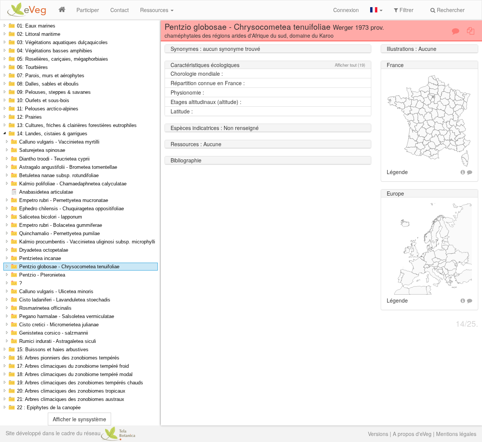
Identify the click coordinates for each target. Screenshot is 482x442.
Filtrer (405, 10)
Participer (87, 10)
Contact (119, 10)
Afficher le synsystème (79, 419)
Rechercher (450, 10)
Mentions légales (456, 433)
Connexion (346, 10)
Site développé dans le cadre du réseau (53, 433)
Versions (378, 433)
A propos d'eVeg (412, 433)
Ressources (155, 10)
